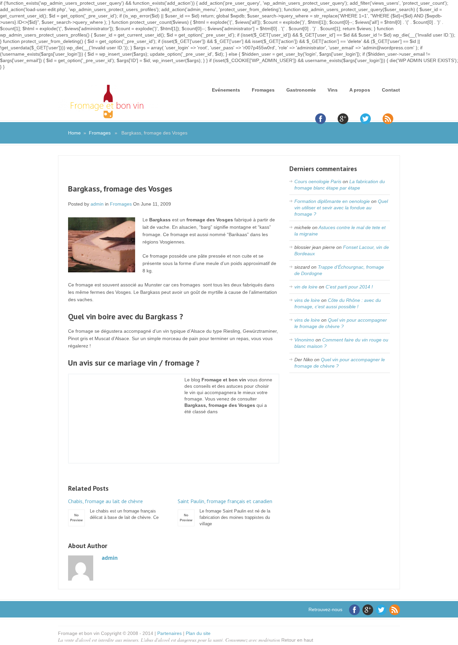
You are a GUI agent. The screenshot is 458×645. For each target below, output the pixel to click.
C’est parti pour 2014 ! (349, 286)
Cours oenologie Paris (317, 181)
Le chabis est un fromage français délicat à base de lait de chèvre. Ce (113, 509)
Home (74, 133)
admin (97, 204)
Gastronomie (301, 90)
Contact (391, 90)
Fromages (263, 90)
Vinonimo (304, 339)
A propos (359, 90)
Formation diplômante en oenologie (332, 201)
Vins (333, 90)
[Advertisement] (173, 174)
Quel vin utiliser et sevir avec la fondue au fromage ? (341, 208)
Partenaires (169, 633)
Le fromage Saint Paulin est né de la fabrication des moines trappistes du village (225, 512)
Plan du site (198, 633)
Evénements (226, 90)
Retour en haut (297, 640)
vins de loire (307, 300)
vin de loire (306, 286)
